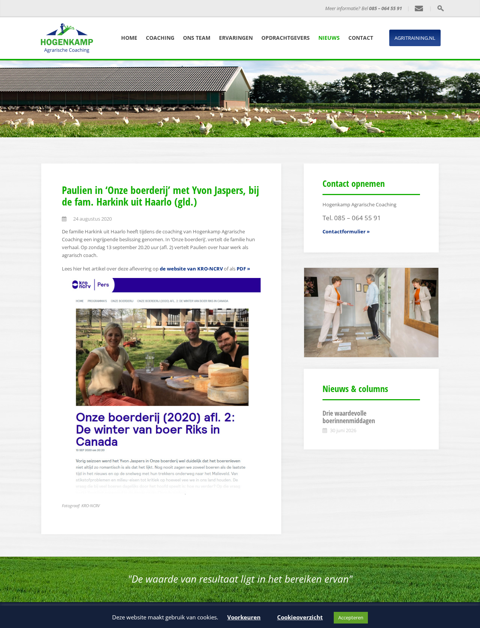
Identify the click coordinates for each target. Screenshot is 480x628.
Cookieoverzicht (300, 617)
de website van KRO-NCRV (191, 268)
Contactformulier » (346, 231)
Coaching (160, 37)
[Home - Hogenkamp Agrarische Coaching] (84, 8)
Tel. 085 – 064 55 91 (351, 217)
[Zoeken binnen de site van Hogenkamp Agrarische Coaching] (440, 8)
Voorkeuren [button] (244, 617)
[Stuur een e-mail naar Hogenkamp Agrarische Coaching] (419, 8)
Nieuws (329, 37)
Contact (360, 37)
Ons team (196, 37)
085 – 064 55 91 (385, 8)
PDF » (243, 268)
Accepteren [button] (350, 617)
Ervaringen (236, 37)
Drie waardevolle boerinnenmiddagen (348, 417)
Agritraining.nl (414, 38)
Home (129, 37)
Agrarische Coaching (148, 8)
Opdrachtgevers (285, 37)
